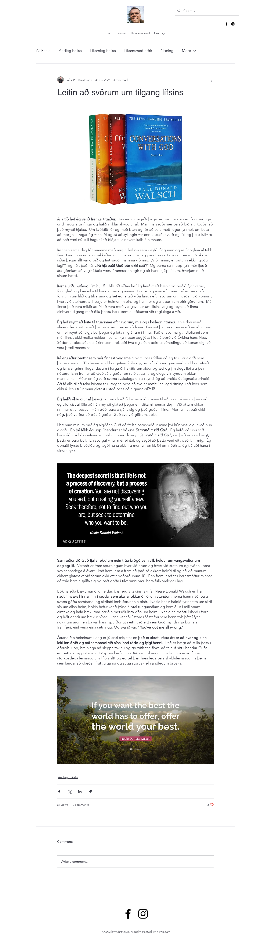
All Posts (43, 50)
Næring (167, 50)
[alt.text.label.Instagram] (233, 24)
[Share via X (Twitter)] (70, 792)
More (186, 50)
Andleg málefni (68, 777)
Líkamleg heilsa (103, 50)
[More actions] (211, 79)
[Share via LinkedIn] (80, 792)
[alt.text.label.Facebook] (226, 24)
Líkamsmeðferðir (138, 50)
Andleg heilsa (70, 50)
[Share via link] (90, 792)
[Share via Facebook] (59, 792)
